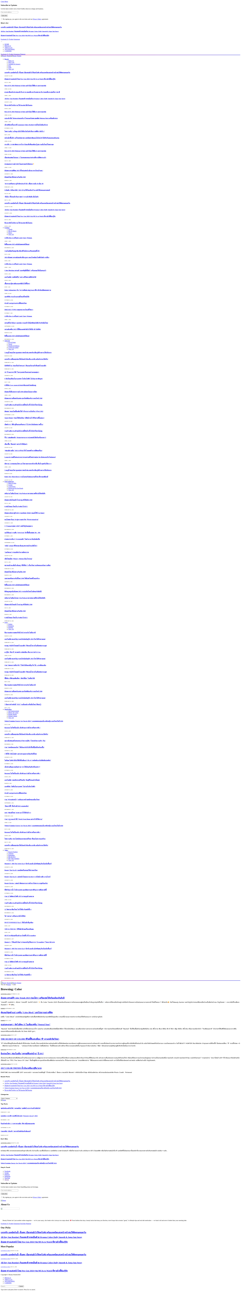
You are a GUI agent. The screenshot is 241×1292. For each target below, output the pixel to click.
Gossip (10, 485)
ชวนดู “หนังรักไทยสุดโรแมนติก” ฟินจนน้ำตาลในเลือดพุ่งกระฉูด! (26, 645)
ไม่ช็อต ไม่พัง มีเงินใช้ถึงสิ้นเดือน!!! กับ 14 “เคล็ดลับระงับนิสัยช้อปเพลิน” (28, 760)
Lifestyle (7, 341)
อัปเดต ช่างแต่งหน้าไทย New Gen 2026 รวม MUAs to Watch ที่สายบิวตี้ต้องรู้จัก (25, 35)
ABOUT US (8, 47)
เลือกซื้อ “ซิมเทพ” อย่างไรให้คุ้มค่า (16, 444)
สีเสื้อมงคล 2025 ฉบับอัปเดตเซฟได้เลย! (17, 244)
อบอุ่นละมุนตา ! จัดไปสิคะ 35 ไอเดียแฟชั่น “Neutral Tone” (25, 1024)
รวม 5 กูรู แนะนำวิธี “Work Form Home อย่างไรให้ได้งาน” (24, 819)
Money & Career (13, 712)
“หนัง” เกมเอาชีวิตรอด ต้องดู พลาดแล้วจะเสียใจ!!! (21, 545)
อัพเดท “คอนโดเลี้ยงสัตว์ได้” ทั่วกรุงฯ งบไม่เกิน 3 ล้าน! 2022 (24, 411)
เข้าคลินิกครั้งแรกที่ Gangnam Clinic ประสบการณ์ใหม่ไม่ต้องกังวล (26, 125)
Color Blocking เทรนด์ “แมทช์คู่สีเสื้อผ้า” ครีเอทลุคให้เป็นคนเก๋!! (25, 270)
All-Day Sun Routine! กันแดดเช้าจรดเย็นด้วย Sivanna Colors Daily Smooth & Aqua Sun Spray (30, 31)
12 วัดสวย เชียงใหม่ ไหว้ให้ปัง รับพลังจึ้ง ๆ (18, 909)
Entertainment (9, 481)
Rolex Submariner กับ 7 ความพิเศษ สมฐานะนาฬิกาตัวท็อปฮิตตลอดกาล (28, 290)
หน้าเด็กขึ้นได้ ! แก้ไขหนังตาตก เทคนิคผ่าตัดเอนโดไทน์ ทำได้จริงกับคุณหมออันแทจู (32, 138)
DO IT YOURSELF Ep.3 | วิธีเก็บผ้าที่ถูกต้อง (19, 922)
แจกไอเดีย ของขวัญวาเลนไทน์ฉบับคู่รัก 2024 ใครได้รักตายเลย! (25, 639)
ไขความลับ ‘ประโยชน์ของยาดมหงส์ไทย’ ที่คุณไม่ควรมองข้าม (25, 839)
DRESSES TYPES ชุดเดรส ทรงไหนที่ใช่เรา (19, 309)
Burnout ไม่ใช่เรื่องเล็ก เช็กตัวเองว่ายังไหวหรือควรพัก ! (22, 727)
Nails (9, 67)
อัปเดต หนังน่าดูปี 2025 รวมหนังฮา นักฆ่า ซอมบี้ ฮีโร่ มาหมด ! (25, 513)
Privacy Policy (37, 19)
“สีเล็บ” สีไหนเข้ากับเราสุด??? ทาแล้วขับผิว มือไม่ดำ (22, 196)
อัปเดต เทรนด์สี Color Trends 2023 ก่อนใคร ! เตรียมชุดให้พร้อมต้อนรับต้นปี (32, 998)
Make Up (11, 61)
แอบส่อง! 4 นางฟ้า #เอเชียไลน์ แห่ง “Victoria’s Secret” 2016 (19, 1116)
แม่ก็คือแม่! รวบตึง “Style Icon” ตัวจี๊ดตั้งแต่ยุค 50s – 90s (22, 532)
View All (11, 69)
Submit (21, 1286)
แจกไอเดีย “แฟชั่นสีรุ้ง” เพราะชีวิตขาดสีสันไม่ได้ (20, 277)
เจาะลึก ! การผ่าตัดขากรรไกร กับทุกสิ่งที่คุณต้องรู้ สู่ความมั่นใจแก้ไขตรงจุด (29, 144)
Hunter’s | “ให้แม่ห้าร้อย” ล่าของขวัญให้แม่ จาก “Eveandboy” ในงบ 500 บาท (30, 942)
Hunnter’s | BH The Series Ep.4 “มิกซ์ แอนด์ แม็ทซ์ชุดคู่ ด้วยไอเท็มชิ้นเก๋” (28, 863)
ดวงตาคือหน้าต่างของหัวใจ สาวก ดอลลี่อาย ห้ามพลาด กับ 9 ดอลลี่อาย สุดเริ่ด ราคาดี (32, 92)
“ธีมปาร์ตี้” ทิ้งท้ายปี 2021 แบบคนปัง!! (17, 806)
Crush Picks (11, 486)
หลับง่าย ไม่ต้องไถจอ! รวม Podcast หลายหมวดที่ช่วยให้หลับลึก (25, 493)
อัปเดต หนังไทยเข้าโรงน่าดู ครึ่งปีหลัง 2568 (18, 500)
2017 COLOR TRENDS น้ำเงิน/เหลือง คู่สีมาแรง (21, 1068)
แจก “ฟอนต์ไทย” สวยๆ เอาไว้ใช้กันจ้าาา (18, 812)
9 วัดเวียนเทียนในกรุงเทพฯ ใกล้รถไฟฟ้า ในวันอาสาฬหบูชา (24, 378)
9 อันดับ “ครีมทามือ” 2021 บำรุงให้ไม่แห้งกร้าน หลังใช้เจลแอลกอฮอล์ (27, 190)
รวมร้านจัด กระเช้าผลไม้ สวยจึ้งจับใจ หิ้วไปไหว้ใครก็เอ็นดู (23, 405)
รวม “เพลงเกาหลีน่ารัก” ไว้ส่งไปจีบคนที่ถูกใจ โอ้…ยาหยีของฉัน (25, 665)
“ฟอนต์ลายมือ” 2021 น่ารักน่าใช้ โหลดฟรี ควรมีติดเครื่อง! (23, 450)
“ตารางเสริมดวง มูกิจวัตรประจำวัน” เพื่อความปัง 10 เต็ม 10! (24, 183)
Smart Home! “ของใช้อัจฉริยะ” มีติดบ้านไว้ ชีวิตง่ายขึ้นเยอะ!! (24, 418)
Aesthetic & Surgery (14, 64)
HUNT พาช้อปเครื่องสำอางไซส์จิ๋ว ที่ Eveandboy (20, 935)
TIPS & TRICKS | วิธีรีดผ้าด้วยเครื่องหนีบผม (19, 929)
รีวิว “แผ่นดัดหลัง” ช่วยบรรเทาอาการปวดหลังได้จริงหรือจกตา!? (25, 437)
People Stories (12, 714)
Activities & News (6, 994)
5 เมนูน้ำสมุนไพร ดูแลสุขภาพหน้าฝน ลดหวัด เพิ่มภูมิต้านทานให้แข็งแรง (28, 352)
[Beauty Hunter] (11, 56)
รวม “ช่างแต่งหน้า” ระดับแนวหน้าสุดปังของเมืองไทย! (22, 799)
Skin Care (11, 62)
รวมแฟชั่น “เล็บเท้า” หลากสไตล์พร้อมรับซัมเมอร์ (16, 1131)
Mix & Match (12, 231)
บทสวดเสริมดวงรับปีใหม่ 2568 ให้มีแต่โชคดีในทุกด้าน (22, 578)
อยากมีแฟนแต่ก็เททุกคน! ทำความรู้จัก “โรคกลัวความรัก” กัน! (25, 740)
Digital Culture (12, 716)
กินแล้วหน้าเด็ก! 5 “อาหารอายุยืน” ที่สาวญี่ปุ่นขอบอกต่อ (18, 1123)
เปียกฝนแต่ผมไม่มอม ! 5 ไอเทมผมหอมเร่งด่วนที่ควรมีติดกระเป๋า (25, 157)
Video (6, 850)
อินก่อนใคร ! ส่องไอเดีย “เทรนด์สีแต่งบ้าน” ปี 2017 (22, 1053)
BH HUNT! (12, 857)
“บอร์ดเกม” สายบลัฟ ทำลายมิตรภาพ (17, 552)
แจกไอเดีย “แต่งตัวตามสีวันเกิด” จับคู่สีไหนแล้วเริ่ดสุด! (22, 780)
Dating (10, 624)
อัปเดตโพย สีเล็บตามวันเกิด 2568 (15, 177)
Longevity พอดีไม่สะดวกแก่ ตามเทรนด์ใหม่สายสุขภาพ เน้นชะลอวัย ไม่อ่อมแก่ (30, 457)
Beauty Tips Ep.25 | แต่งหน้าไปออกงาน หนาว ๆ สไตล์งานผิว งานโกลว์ (27, 876)
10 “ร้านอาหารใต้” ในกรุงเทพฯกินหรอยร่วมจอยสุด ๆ (22, 372)
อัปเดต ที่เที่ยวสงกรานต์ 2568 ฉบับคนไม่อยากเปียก (21, 392)
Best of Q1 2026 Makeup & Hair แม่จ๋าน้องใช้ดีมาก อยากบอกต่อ (25, 85)
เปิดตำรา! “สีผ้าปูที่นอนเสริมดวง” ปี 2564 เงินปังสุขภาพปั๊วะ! (24, 424)
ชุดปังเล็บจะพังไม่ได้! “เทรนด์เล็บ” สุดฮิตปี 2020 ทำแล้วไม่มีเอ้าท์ (20, 1108)
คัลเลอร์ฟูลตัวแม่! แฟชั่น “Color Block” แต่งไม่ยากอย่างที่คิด (27, 1012)
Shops (10, 233)
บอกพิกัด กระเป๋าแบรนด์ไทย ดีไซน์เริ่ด (17, 296)
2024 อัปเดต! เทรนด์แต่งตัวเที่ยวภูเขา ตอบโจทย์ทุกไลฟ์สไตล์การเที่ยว (27, 257)
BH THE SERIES (13, 858)
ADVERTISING (10, 49)
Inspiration (8, 709)
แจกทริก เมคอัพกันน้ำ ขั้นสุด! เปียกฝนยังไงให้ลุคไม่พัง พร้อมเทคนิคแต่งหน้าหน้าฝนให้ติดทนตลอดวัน (31, 27)
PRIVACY (8, 46)
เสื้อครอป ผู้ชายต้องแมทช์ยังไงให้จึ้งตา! (17, 283)
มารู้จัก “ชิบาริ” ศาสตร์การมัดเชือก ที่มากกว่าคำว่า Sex (23, 652)
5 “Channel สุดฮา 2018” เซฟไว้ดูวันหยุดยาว (19, 526)
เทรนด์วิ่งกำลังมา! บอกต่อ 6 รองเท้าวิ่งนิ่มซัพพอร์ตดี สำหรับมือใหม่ (26, 323)
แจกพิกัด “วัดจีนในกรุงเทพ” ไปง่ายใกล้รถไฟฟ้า (20, 786)
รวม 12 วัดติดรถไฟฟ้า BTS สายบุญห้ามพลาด (19, 896)
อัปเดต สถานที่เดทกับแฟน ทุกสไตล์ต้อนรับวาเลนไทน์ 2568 (23, 398)
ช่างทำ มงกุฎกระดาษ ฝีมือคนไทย (16, 303)
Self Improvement (13, 711)
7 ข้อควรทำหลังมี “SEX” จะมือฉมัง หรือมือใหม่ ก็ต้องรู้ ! (23, 704)
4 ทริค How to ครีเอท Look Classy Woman (18, 238)
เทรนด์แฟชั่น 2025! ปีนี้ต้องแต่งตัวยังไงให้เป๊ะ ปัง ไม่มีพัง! (23, 329)
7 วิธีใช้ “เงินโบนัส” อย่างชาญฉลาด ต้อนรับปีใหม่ (21, 754)
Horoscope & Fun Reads (15, 488)
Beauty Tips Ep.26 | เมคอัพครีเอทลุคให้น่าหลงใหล (21, 870)
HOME (7, 44)
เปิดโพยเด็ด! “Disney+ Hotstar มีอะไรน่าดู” (18, 559)
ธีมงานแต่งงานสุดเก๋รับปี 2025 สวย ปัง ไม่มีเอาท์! (20, 632)
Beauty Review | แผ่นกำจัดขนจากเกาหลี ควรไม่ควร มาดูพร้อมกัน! (26, 883)
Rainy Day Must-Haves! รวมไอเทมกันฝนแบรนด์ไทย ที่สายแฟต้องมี (26, 476)
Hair (9, 66)
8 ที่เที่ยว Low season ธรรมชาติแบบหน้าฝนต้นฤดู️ (20, 385)
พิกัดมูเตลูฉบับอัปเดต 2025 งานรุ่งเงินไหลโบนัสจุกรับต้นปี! (23, 591)
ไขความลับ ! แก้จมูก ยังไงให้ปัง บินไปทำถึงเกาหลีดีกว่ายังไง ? (25, 131)
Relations (11, 626)
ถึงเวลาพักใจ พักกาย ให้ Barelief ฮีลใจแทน (18, 105)
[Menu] (1, 41)
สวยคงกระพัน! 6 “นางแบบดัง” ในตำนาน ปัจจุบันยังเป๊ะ (22, 539)
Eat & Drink (12, 342)
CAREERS (8, 51)
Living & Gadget (13, 347)
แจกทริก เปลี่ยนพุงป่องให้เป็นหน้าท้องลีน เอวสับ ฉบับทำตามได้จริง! (26, 359)
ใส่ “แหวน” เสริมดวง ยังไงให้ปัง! (15, 916)
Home (9, 984)
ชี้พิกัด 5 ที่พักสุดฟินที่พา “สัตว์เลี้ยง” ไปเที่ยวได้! (20, 678)
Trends (10, 229)
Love (6, 622)
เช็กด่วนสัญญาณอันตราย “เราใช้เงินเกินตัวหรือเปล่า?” (22, 767)
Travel (10, 344)
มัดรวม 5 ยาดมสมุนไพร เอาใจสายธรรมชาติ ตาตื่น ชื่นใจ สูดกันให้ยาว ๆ (28, 463)
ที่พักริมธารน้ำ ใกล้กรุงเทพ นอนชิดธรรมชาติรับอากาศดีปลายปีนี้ (26, 890)
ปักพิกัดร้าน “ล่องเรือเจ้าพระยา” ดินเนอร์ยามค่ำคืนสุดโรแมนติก (25, 365)
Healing (10, 627)
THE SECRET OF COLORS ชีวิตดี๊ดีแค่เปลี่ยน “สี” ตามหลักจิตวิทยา (30, 1039)
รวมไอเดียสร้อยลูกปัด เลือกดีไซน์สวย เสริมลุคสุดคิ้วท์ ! (22, 251)
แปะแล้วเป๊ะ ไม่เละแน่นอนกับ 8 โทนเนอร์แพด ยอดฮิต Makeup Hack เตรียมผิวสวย (31, 118)
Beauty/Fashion (13, 852)
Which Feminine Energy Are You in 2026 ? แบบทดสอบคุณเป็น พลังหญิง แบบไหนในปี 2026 (34, 721)
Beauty (7, 59)
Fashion (7, 227)
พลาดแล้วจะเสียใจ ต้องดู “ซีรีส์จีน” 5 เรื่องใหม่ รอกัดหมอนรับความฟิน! (28, 565)
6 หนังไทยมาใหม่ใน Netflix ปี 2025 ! (16, 506)
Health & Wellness (13, 346)
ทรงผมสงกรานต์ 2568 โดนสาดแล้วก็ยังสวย (19, 164)
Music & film (12, 483)
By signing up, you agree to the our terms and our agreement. (25, 19)
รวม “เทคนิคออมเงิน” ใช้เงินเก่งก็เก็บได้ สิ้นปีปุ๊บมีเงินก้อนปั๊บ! (24, 747)
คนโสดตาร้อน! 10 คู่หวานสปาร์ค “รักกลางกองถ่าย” (22, 519)
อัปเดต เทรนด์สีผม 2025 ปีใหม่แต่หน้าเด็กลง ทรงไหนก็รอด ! (24, 170)
